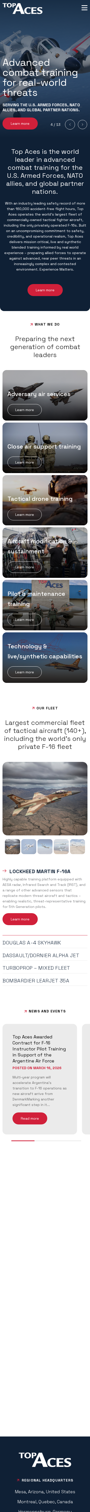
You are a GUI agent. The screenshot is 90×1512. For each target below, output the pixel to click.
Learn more (20, 123)
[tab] (45, 870)
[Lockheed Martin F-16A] (12, 846)
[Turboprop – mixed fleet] (61, 846)
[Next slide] (83, 125)
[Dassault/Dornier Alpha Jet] (45, 846)
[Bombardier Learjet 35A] (77, 846)
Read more (30, 1118)
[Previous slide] (70, 125)
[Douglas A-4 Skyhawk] (28, 846)
